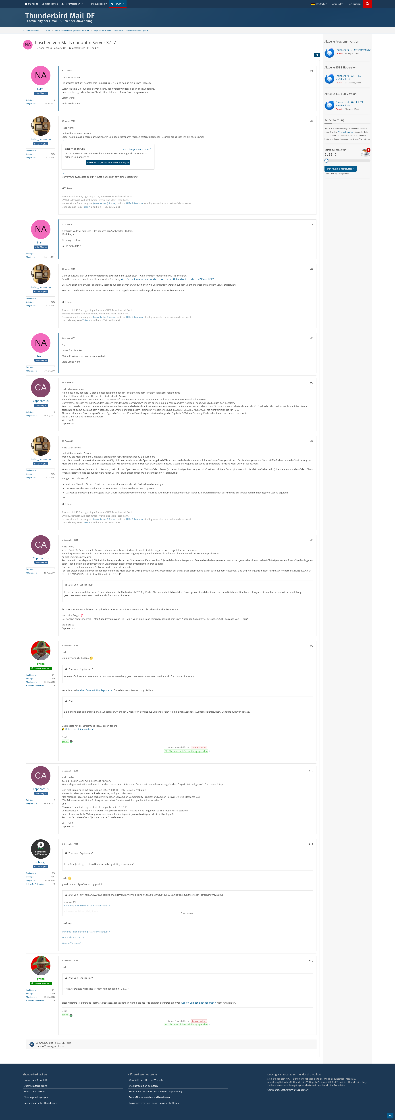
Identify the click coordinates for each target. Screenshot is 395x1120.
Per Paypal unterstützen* (340, 168)
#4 (311, 269)
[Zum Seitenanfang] (390, 1115)
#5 (311, 338)
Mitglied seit (31, 103)
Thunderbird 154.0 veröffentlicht (353, 49)
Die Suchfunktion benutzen (143, 1085)
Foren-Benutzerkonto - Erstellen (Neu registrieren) (155, 1091)
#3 (311, 224)
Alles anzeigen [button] (187, 913)
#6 (311, 382)
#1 (311, 70)
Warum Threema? (71, 943)
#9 (311, 645)
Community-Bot (44, 1042)
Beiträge (29, 100)
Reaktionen (31, 150)
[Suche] (367, 4)
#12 (311, 960)
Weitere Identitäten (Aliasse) (79, 729)
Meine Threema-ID (71, 937)
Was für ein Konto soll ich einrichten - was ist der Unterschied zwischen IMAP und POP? (167, 279)
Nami (41, 47)
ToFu (85, 206)
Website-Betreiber (345, 132)
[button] (319, 4)
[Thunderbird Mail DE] (197, 17)
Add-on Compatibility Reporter (93, 690)
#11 (311, 844)
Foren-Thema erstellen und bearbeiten (149, 1097)
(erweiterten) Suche (104, 203)
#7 (311, 441)
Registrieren (354, 3)
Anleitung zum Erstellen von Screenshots (85, 905)
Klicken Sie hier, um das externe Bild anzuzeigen (108, 162)
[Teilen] (317, 55)
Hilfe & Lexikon (134, 203)
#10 (311, 770)
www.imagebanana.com (136, 149)
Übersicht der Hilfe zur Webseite (146, 1079)
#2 (311, 121)
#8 (311, 540)
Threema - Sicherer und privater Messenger (85, 931)
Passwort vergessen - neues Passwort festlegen (154, 1102)
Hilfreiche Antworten (35, 685)
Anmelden (337, 3)
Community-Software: (287, 1089)
